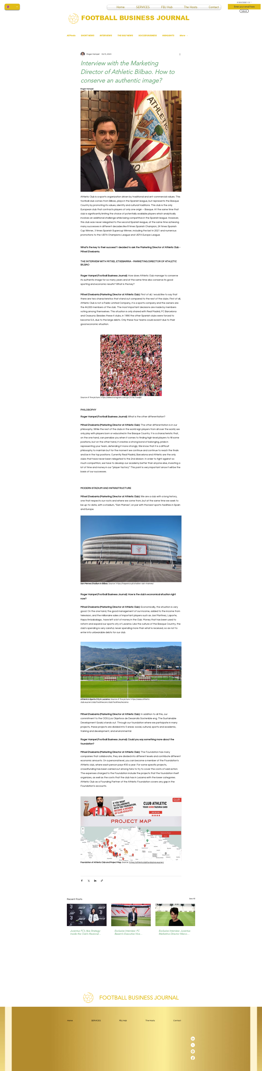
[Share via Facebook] (82, 880)
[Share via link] (102, 880)
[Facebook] (256, 536)
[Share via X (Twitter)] (88, 880)
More (182, 35)
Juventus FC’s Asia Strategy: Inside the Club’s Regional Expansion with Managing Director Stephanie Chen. (85, 932)
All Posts (71, 35)
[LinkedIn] (256, 516)
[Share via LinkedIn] (95, 880)
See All (192, 899)
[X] (256, 523)
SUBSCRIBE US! (243, 2)
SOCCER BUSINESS (148, 35)
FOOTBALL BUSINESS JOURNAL (135, 17)
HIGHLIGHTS (168, 35)
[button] (163, 7)
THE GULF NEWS (125, 35)
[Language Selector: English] (12, 7)
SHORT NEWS (87, 35)
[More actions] (179, 54)
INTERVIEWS (106, 35)
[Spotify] (256, 529)
